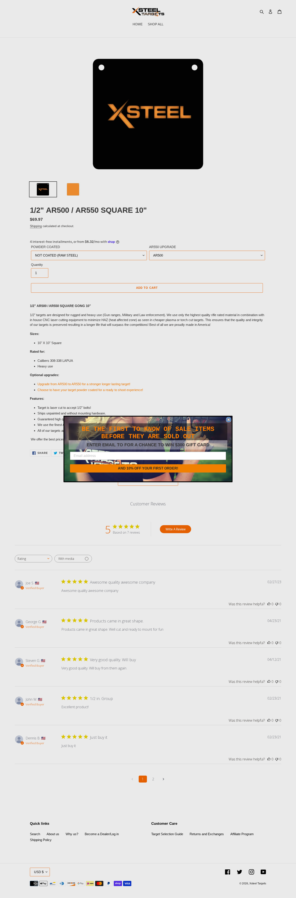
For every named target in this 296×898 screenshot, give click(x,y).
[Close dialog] (228, 419)
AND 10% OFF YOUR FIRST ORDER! (148, 468)
